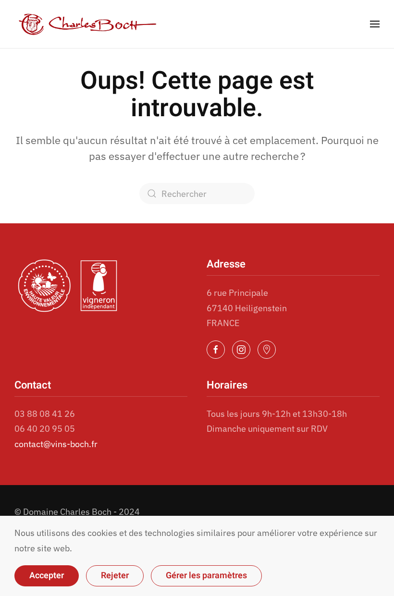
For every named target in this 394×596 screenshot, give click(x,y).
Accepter (46, 575)
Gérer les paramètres (206, 575)
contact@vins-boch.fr (56, 444)
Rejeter (115, 575)
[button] (375, 24)
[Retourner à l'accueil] (87, 24)
